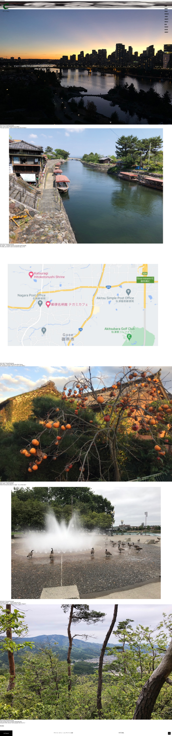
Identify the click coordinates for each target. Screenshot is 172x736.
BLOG (166, 24)
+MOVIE (166, 16)
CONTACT (166, 32)
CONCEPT (166, 19)
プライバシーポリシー (58, 732)
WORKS (166, 8)
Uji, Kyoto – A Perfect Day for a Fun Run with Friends (13, 245)
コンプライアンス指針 (68, 732)
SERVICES (167, 14)
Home (166, 6)
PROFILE (166, 21)
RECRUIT (166, 27)
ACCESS (166, 29)
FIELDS (166, 11)
